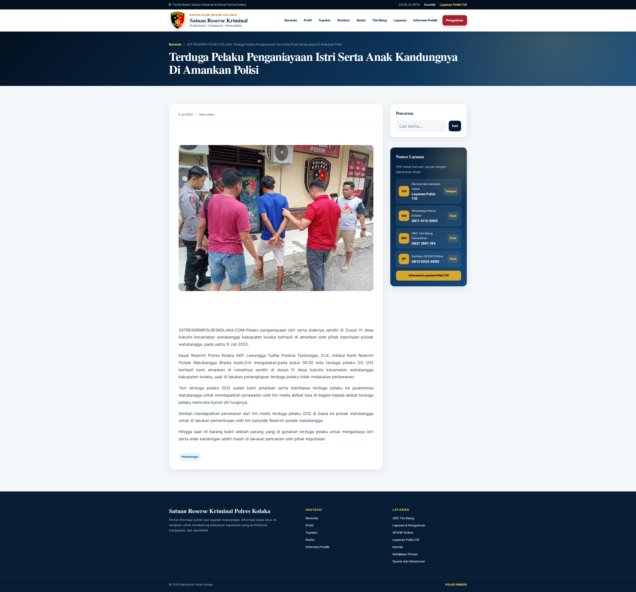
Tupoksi (324, 20)
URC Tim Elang (403, 518)
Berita (361, 20)
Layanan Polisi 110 (453, 4)
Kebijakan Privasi (405, 554)
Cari (455, 126)
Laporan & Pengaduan (409, 525)
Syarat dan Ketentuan (409, 561)
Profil (308, 20)
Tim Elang (379, 20)
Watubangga (189, 456)
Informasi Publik (425, 20)
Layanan (400, 20)
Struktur (343, 20)
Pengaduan (454, 20)
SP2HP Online (403, 532)
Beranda (290, 20)
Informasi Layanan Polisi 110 (429, 275)
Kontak (429, 4)
